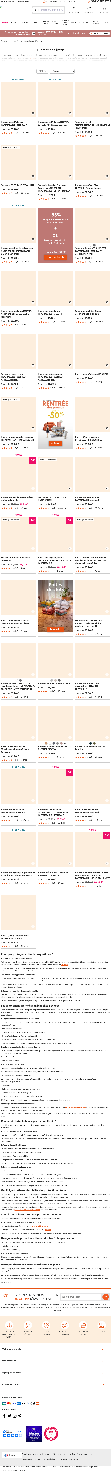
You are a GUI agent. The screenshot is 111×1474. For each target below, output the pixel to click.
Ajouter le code (56, 257)
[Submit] (35, 10)
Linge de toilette (45, 22)
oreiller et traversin (40, 1226)
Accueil (4, 41)
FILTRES (42, 71)
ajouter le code (101, 33)
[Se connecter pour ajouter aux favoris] (33, 113)
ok (106, 1297)
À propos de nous (11, 1373)
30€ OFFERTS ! (101, 1)
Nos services (9, 1361)
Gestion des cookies (31, 1460)
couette (48, 1230)
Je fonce (55, 443)
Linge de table (55, 22)
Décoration (75, 22)
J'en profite (55, 629)
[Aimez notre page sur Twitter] (9, 1418)
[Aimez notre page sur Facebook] (4, 1418)
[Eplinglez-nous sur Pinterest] (20, 1418)
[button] (12, 1455)
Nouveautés (15, 22)
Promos (5, 22)
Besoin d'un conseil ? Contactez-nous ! (15, 1)
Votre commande (11, 1349)
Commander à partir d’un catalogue (60, 1)
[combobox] (48, 10)
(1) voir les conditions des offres (13, 1470)
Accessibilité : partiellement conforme (61, 1460)
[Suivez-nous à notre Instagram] (14, 1418)
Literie (105, 22)
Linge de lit (25, 22)
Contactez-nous (11, 1385)
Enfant (85, 22)
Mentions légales (61, 1454)
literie (32, 58)
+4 (65, 743)
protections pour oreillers (75, 1107)
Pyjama (35, 22)
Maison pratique (95, 22)
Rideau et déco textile (65, 22)
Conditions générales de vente (35, 1454)
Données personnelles (82, 1454)
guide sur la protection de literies (27, 1210)
